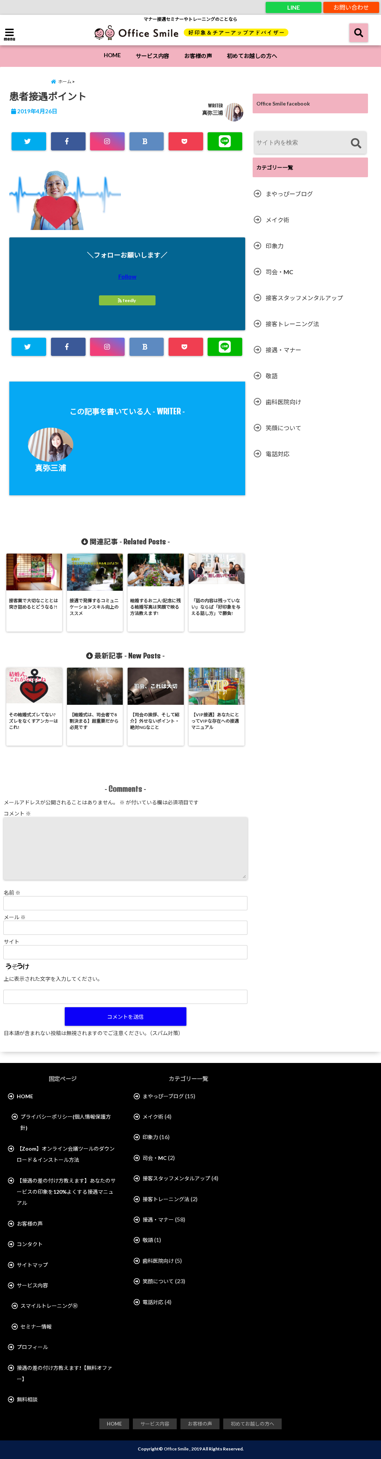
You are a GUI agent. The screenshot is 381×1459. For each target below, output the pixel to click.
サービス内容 (152, 55)
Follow (127, 276)
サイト (11, 941)
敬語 (272, 375)
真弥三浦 (212, 113)
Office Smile (176, 1449)
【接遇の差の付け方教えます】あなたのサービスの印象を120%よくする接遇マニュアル (66, 1191)
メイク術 (277, 219)
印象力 (275, 245)
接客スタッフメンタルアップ (304, 297)
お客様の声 (198, 55)
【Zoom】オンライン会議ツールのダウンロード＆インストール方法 (66, 1154)
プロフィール (32, 1347)
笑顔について (283, 427)
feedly (129, 300)
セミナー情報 (36, 1326)
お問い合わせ (351, 7)
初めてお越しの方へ (252, 55)
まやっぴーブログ (289, 193)
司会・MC (279, 271)
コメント (17, 813)
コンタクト (30, 1244)
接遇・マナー (283, 349)
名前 (12, 892)
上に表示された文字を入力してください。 (53, 979)
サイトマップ (32, 1265)
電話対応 (277, 453)
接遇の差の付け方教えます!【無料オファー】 (64, 1373)
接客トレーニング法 (292, 323)
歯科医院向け (283, 401)
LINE (293, 7)
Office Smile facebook (283, 103)
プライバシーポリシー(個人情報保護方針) (65, 1122)
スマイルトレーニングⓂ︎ (49, 1306)
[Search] (356, 143)
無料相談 (27, 1399)
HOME (112, 55)
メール (15, 917)
